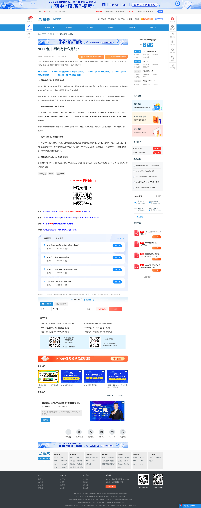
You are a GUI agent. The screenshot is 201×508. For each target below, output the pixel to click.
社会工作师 (111, 458)
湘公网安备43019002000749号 (123, 499)
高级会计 (119, 461)
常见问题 (85, 482)
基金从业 (126, 464)
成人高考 (158, 458)
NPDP (51, 174)
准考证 (136, 57)
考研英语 (142, 458)
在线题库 (111, 27)
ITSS (87, 461)
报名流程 (146, 55)
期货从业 (119, 467)
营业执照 (85, 488)
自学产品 (62, 479)
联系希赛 (85, 485)
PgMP (56, 464)
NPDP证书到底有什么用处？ (64, 34)
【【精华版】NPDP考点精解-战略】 (69, 75)
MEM (141, 461)
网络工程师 (80, 467)
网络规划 (72, 461)
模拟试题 (137, 67)
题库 (130, 19)
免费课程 (59, 238)
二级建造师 (111, 461)
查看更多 (147, 277)
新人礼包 (46, 224)
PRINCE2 (64, 464)
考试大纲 (137, 64)
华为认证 (88, 458)
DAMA (56, 467)
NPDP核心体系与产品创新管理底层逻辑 (98, 323)
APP (56, 11)
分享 (29, 37)
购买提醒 (40, 488)
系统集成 (79, 464)
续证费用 (155, 74)
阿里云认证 (95, 458)
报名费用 (155, 55)
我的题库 (158, 196)
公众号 (172, 60)
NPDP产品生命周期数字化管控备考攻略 (55, 328)
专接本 (151, 461)
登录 (160, 11)
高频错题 (90, 437)
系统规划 (72, 464)
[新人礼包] (79, 211)
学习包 (122, 19)
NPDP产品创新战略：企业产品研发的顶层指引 (57, 323)
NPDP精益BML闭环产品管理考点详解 (97, 328)
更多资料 (119, 238)
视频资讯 (132, 27)
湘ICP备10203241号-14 (106, 499)
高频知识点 (79, 437)
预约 (115, 309)
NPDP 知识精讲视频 (68, 218)
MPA (141, 464)
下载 (156, 237)
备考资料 (146, 57)
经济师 (103, 458)
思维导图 (155, 84)
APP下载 (172, 68)
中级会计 (126, 458)
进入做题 (140, 217)
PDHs (145, 77)
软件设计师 (73, 467)
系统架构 (79, 461)
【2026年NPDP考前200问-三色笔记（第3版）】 (67, 72)
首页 (40, 11)
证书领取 (146, 74)
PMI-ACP (64, 467)
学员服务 (172, 37)
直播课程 (146, 67)
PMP (56, 458)
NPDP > (45, 34)
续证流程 (137, 77)
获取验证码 (102, 309)
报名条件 (137, 55)
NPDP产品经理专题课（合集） (88, 218)
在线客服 (110, 486)
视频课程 (103, 19)
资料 (137, 19)
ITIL (93, 461)
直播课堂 (113, 19)
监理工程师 (111, 464)
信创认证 (88, 464)
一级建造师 (105, 461)
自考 (150, 458)
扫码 (158, 153)
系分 (71, 458)
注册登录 (40, 479)
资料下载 (152, 27)
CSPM (56, 461)
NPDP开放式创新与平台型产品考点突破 (55, 332)
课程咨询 (172, 29)
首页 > (40, 34)
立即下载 (117, 245)
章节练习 (101, 437)
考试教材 (146, 64)
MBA (134, 461)
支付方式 (40, 485)
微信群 (63, 11)
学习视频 (90, 27)
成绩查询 (137, 74)
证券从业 (119, 464)
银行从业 (126, 461)
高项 (78, 458)
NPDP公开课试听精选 (51, 218)
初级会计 (119, 458)
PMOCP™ (64, 461)
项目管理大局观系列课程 (67, 230)
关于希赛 (85, 479)
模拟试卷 (68, 437)
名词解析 (137, 84)
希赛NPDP (60, 174)
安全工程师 (105, 464)
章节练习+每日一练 (50, 211)
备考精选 (29, 19)
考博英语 (135, 458)
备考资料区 (86, 211)
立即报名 (46, 420)
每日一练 (112, 437)
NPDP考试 (42, 174)
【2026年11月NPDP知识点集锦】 (98, 72)
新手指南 (155, 64)
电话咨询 (172, 52)
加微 (158, 148)
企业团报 (172, 44)
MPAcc (135, 464)
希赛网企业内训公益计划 (63, 224)
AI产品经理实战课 (49, 230)
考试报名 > (51, 34)
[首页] (44, 19)
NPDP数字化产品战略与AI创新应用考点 (98, 332)
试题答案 (123, 437)
